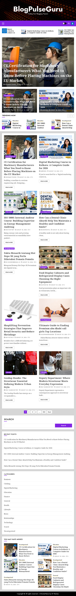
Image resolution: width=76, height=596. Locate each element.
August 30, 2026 (24, 84)
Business (9, 320)
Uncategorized (8, 61)
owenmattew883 (10, 84)
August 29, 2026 (56, 285)
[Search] (69, 23)
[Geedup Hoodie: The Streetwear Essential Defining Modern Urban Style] (20, 363)
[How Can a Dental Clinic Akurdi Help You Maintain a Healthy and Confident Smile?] (56, 124)
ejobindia (45, 110)
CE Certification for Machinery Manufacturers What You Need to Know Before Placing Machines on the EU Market (37, 73)
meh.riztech (10, 337)
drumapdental (45, 230)
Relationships (9, 518)
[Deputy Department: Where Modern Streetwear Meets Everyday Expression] (55, 363)
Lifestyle (8, 372)
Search (9, 419)
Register (72, 23)
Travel (6, 527)
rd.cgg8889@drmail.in (13, 262)
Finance (7, 496)
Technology (8, 522)
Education (44, 98)
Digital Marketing (11, 488)
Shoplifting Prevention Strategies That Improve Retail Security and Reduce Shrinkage (19, 330)
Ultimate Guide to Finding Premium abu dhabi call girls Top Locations (54, 328)
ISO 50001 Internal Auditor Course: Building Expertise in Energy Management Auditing (19, 222)
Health (6, 505)
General (43, 267)
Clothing (7, 484)
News (6, 514)
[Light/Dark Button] (65, 23)
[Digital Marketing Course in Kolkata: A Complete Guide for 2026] (6, 124)
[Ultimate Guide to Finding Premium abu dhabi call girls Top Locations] (55, 310)
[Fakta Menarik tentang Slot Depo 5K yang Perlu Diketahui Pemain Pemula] (20, 248)
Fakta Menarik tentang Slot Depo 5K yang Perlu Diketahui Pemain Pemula (19, 256)
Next (49, 412)
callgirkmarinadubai (47, 334)
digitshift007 (10, 230)
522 (44, 412)
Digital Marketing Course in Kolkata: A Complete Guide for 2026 (56, 104)
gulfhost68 (44, 285)
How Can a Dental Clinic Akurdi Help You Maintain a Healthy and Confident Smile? (55, 222)
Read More (9, 187)
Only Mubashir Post (12, 390)
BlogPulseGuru (38, 9)
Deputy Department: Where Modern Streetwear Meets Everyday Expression (54, 381)
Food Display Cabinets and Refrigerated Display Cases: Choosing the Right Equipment (54, 277)
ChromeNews (44, 594)
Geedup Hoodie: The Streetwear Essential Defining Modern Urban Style (17, 382)
